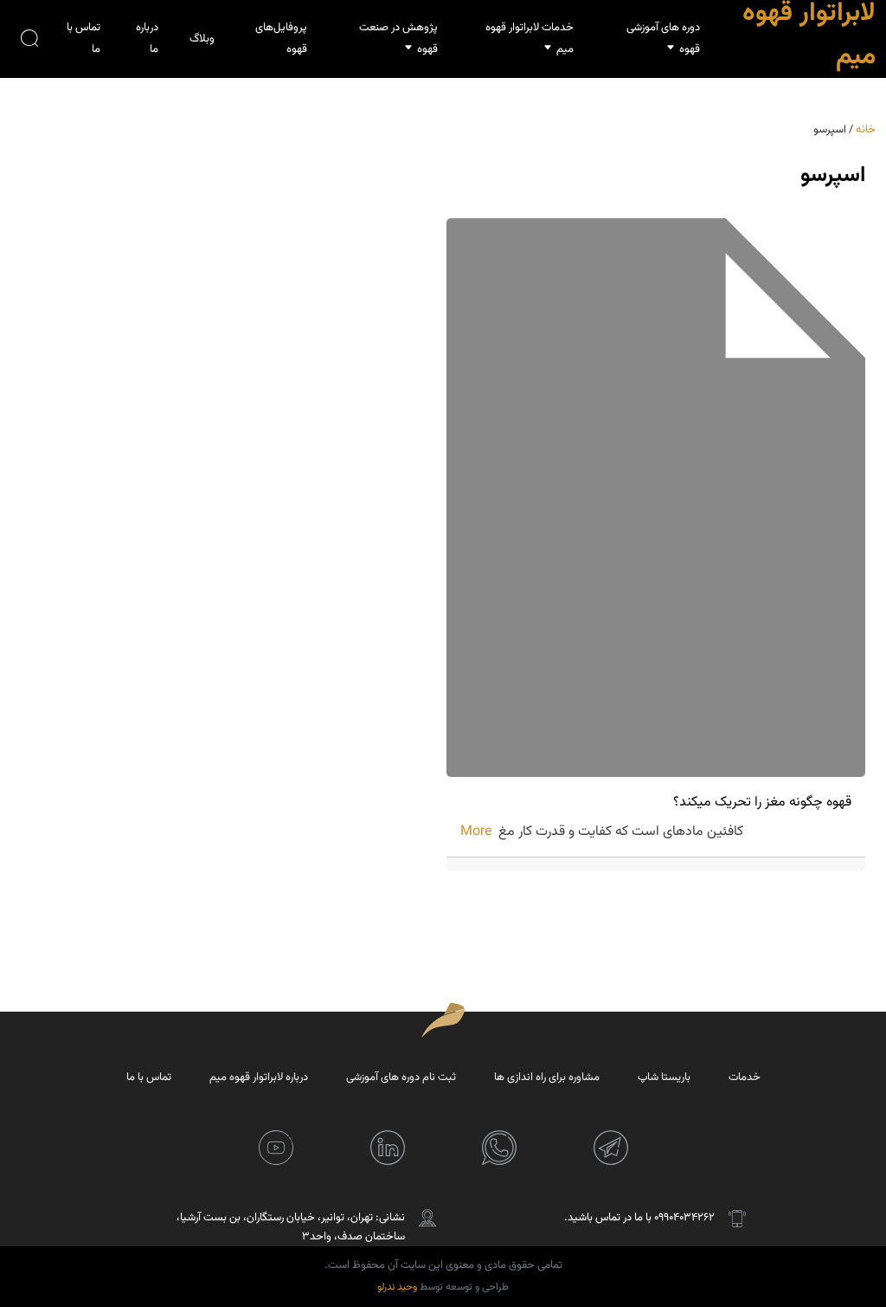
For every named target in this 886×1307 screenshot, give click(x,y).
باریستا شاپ (664, 1077)
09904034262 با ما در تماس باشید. (639, 1217)
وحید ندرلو (397, 1287)
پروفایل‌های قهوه (281, 38)
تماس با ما (83, 38)
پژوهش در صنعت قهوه (398, 38)
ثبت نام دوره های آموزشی (401, 1077)
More (475, 832)
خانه (866, 130)
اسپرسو (832, 175)
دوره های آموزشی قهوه (663, 38)
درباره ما (147, 38)
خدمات (745, 1077)
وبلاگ (202, 39)
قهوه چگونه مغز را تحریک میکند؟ (762, 802)
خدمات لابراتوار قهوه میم (529, 38)
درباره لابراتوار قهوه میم (258, 1077)
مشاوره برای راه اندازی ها (547, 1077)
